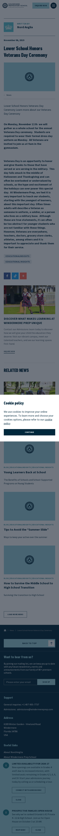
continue (29, 432)
